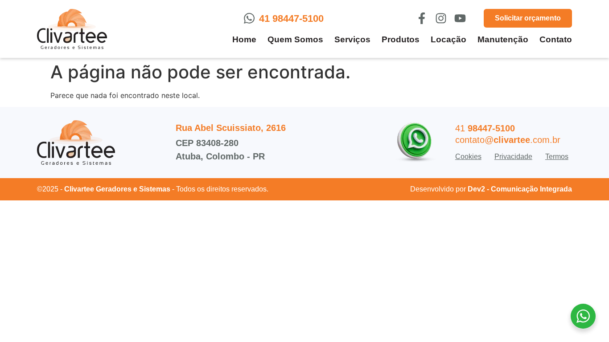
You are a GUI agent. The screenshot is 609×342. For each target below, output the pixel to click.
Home (244, 39)
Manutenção (502, 39)
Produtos (401, 39)
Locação (448, 39)
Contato (555, 39)
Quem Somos (295, 39)
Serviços (352, 39)
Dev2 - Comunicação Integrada (520, 189)
